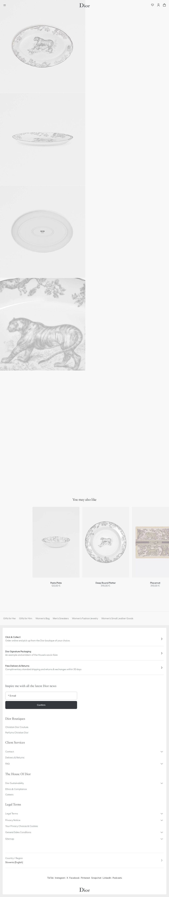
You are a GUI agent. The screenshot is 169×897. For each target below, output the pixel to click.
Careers (9, 794)
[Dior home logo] (84, 5)
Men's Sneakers (61, 618)
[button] (42, 46)
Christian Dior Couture (16, 727)
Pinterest (85, 878)
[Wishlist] (152, 5)
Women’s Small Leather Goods (117, 618)
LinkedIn (107, 878)
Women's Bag (42, 618)
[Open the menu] (6, 5)
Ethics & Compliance (16, 789)
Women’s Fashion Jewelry (85, 618)
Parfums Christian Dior (16, 732)
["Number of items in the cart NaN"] (164, 5)
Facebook (74, 878)
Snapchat (96, 878)
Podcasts (117, 878)
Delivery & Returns (14, 757)
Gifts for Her (9, 618)
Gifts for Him (25, 618)
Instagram (60, 878)
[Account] (158, 5)
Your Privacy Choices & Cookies (21, 826)
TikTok (50, 878)
